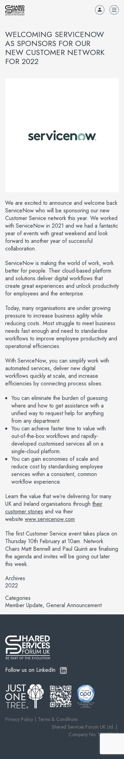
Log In (99, 10)
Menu (114, 10)
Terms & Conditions (58, 719)
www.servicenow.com (50, 519)
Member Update (24, 605)
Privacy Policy (19, 719)
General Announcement (74, 605)
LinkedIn (63, 670)
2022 (11, 585)
